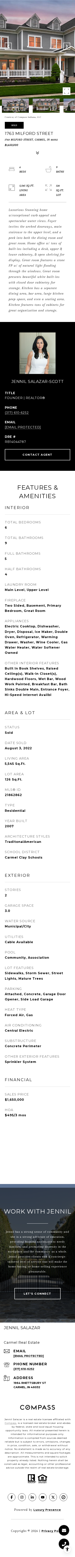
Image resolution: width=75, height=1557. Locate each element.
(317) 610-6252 (17, 413)
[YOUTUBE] (43, 1497)
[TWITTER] (53, 1497)
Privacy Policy (53, 1531)
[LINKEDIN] (32, 1497)
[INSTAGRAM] (22, 1497)
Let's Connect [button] (37, 1293)
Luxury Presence (47, 1510)
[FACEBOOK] (11, 1497)
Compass (10, 1423)
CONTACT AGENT (37, 454)
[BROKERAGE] (63, 1497)
